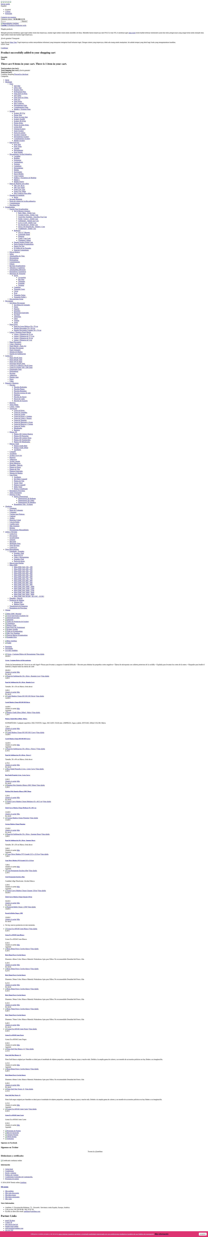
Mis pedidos (9, 1191)
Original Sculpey (19, 129)
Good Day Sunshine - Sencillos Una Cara (32, 217)
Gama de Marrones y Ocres (23, 422)
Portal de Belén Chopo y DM (14, 913)
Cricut (16, 291)
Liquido (16, 148)
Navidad (17, 315)
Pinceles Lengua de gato (22, 393)
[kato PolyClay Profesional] (15, 627)
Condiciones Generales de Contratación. (19, 1177)
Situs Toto (13, 42)
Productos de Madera (17, 600)
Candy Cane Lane (24, 238)
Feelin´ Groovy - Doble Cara (28, 219)
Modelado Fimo (15, 543)
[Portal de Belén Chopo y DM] (16, 907)
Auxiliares (17, 450)
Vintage (16, 320)
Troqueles (21, 281)
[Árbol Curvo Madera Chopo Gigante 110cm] (21, 891)
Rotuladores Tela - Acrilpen (23, 504)
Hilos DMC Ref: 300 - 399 (23, 571)
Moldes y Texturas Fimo (22, 109)
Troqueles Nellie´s (20, 297)
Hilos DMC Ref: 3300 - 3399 (24, 588)
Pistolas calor (14, 377)
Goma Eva (9, 356)
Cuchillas (17, 156)
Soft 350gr (17, 95)
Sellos (12, 254)
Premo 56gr (18, 115)
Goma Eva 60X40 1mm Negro (14, 1035)
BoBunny (17, 230)
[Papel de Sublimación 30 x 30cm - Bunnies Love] (23, 676)
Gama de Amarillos (20, 412)
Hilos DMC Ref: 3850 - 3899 (24, 594)
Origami (12, 540)
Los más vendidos (11, 650)
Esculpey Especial (20, 135)
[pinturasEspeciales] (12, 618)
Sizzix (16, 275)
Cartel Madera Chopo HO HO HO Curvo (17, 739)
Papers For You (19, 246)
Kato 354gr (18, 146)
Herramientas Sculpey (21, 137)
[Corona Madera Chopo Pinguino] (17, 818)
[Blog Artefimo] (11, 641)
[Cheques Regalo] (11, 1135)
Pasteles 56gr (18, 90)
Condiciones (9, 1171)
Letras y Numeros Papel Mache (20, 332)
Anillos (12, 518)
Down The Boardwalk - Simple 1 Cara (31, 227)
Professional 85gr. (20, 92)
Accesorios (22, 277)
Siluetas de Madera (16, 352)
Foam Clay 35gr (19, 189)
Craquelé (13, 452)
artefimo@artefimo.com (32, 1211)
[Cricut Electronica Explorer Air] (16, 616)
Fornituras (13, 508)
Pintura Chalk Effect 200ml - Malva (16, 719)
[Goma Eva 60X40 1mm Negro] (16, 1029)
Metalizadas (18, 428)
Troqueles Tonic (19, 289)
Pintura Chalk (14, 444)
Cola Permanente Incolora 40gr (15, 877)
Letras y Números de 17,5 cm (24, 336)
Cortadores (17, 166)
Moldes (16, 170)
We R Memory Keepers (22, 211)
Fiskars (12, 264)
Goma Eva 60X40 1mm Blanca (14, 935)
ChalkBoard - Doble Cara (27, 229)
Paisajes (16, 309)
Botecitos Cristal (15, 520)
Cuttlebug (17, 287)
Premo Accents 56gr (21, 117)
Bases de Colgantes (16, 510)
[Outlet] (8, 643)
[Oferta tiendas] (10, 1137)
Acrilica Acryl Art (16, 455)
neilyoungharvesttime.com (14, 1228)
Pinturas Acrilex (15, 495)
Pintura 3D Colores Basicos (23, 434)
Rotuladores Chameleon (18, 272)
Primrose (21, 236)
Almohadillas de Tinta (17, 256)
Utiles (12, 381)
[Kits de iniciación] (12, 1133)
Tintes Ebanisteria (16, 493)
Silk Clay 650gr (19, 187)
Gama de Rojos (19, 410)
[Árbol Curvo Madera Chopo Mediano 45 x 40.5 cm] (23, 801)
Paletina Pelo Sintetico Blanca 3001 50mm (18, 791)
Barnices (17, 430)
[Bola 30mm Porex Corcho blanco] (17, 989)
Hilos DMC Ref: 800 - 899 (23, 581)
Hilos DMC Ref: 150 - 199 (23, 567)
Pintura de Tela (15, 469)
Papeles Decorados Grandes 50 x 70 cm (27, 330)
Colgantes (13, 512)
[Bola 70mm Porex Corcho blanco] (17, 1009)
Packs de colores (19, 133)
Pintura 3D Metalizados (22, 442)
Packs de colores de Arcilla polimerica (23, 201)
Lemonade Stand (24, 234)
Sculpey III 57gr (19, 113)
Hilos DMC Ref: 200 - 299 (23, 569)
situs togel (132, 33)
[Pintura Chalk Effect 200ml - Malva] (18, 712)
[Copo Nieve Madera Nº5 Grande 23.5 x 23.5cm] (22, 854)
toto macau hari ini (11, 1224)
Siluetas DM (18, 602)
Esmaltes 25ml (19, 559)
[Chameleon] (10, 623)
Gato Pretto (13, 475)
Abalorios (8, 506)
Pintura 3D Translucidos (22, 440)
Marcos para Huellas (17, 563)
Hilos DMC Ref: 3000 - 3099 (24, 586)
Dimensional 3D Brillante (27, 498)
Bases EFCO (18, 555)
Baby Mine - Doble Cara (26, 213)
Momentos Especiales (21, 313)
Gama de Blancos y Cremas (23, 424)
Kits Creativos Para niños (22, 193)
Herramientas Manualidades (19, 530)
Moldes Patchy (19, 182)
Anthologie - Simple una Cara (28, 221)
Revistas (12, 373)
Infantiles (17, 311)
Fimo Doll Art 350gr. (21, 97)
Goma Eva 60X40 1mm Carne (14, 1115)
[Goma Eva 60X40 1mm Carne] (16, 1109)
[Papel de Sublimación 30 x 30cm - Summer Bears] (23, 834)
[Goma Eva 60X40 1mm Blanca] (17, 929)
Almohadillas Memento (18, 270)
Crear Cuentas (19, 176)
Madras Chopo (19, 604)
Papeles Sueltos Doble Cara (23, 242)
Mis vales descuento (12, 1193)
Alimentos (17, 317)
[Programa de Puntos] (13, 1131)
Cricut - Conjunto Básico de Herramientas (18, 660)
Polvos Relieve (15, 252)
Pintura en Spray (15, 467)
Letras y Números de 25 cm (23, 334)
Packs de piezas (19, 561)
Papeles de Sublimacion (18, 354)
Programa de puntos (12, 1179)
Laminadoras (18, 162)
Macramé (13, 541)
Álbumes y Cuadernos (17, 268)
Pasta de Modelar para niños (19, 184)
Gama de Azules (19, 414)
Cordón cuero (14, 524)
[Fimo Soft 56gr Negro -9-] (14, 1089)
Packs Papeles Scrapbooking (23, 244)
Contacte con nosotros (8, 17)
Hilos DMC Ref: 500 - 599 (23, 575)
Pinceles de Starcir (20, 397)
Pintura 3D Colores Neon (22, 438)
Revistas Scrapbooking (17, 266)
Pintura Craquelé (19, 485)
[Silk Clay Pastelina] (12, 633)
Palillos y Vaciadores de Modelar (25, 178)
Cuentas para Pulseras (17, 514)
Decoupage (9, 301)
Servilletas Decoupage (17, 303)
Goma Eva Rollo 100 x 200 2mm (21, 367)
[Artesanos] (9, 1139)
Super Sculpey (19, 131)
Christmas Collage (24, 240)
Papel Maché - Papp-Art (18, 346)
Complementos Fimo (21, 107)
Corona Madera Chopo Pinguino (15, 824)
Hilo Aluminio (14, 526)
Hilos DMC (14, 565)
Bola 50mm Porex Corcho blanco (15, 975)
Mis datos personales (12, 1197)
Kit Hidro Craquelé (20, 479)
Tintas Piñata (14, 405)
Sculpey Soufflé (19, 119)
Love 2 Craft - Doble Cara (27, 223)
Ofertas (7, 610)
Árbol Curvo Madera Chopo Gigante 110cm (18, 897)
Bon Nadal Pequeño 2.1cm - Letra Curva (17, 775)
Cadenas (12, 516)
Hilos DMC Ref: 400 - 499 (23, 573)
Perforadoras (14, 260)
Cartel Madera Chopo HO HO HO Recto (17, 702)
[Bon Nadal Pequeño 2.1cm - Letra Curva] (20, 769)
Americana (13, 408)
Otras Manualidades (12, 549)
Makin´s (17, 180)
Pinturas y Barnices (11, 383)
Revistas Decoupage (17, 348)
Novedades (9, 648)
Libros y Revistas (11, 532)
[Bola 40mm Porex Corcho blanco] (17, 949)
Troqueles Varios (19, 295)
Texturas (17, 164)
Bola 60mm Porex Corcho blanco (15, 1075)
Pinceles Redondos (20, 387)
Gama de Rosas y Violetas (23, 416)
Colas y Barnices (15, 344)
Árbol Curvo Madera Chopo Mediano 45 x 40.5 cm (20, 808)
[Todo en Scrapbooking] (14, 631)
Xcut (15, 293)
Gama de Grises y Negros (23, 418)
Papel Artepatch (15, 350)
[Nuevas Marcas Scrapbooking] (16, 635)
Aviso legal (9, 1169)
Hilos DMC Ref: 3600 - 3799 (24, 590)
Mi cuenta (4, 1187)
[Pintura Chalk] (10, 625)
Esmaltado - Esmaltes (17, 551)
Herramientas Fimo (20, 105)
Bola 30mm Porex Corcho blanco (15, 995)
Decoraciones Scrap (16, 299)
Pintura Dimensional (21, 496)
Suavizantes (18, 172)
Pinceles (12, 385)
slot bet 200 (9, 1230)
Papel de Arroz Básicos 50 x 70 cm (26, 326)
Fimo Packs (18, 101)
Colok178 (8, 1222)
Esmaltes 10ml (19, 553)
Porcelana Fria (14, 205)
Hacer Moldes (19, 174)
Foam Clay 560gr (20, 191)
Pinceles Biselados (20, 391)
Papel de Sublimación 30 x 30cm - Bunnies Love (19, 682)
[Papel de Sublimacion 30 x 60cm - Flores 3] (20, 749)
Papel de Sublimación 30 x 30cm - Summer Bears (20, 840)
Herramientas (18, 150)
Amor (16, 322)
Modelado (8, 82)
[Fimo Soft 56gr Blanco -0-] (15, 1049)
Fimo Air (17, 99)
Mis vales (8, 1199)
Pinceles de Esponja (21, 401)
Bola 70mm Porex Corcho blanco (15, 1015)
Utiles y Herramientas (21, 557)
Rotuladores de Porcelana (18, 608)
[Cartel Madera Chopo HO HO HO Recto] (20, 696)
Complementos (15, 203)
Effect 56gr (18, 88)
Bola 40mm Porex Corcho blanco (15, 955)
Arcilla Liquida (15, 461)
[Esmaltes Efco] (11, 637)
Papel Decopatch (15, 342)
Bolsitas (12, 528)
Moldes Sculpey (19, 140)
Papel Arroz (14, 324)
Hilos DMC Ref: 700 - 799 (23, 579)
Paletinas (17, 395)
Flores (16, 307)
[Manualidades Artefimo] (10, 23)
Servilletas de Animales (22, 305)
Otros (16, 318)
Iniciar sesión (5, 4)
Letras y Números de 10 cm (23, 338)
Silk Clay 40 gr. (19, 185)
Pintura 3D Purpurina (21, 436)
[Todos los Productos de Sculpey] (17, 621)
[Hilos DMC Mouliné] (13, 614)
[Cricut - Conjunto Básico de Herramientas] (20, 654)
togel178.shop (10, 1220)
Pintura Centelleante (21, 489)
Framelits (21, 283)
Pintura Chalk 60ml (20, 446)
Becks (16, 197)
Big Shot (21, 279)
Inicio (7, 80)
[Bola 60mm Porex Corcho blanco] (17, 1069)
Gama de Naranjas (20, 420)
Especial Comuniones (21, 250)
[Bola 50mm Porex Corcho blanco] (17, 969)
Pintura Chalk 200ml (21, 448)
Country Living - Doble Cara (28, 215)
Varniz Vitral (18, 483)
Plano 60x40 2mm (16, 358)
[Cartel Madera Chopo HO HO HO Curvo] (20, 732)
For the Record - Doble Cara (28, 225)
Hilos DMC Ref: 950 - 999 (23, 585)
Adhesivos (13, 375)
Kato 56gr (17, 144)
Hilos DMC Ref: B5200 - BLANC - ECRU (29, 596)
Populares (8, 646)
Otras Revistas (14, 545)
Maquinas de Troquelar (17, 274)
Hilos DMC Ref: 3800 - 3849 (24, 592)
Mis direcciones (10, 1195)
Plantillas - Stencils (16, 465)
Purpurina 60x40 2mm (17, 363)
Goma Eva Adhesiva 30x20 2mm (21, 365)
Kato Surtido (18, 152)
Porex (12, 379)
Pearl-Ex (12, 403)
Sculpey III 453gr (20, 121)
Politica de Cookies (11, 1175)
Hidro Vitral (18, 487)
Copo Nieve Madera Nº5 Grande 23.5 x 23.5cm (19, 860)
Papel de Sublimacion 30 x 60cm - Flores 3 (18, 755)
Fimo (11, 84)
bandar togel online (11, 1226)
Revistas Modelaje (16, 199)
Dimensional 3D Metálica (27, 502)
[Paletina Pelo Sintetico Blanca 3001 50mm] (20, 785)
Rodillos (17, 158)
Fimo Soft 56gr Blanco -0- (13, 1055)
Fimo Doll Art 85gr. (20, 94)
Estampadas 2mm (16, 369)
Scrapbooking (10, 207)
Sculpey (12, 111)
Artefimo (23, 1182)
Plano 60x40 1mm (16, 360)
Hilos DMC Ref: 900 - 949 (23, 583)
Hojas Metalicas (15, 463)
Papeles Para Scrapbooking (19, 209)
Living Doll (18, 127)
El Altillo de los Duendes (22, 248)
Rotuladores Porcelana (17, 491)
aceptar (203, 1234)
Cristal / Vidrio (15, 407)
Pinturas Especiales (16, 471)
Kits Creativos (19, 103)
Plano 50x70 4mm (16, 362)
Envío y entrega (10, 1173)
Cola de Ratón (14, 522)
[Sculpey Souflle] (11, 629)
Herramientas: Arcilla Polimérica (21, 154)
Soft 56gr (17, 86)
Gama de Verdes (19, 426)
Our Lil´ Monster (24, 232)
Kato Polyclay (14, 142)
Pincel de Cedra (19, 399)
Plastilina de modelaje (17, 195)
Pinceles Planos (19, 389)
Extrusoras (17, 160)
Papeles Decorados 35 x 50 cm (24, 328)
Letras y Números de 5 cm (23, 340)
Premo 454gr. (18, 123)
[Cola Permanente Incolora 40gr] (16, 871)
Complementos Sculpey (22, 139)
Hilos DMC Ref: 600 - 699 (23, 577)
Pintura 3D (13, 432)
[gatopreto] (9, 620)
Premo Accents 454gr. (21, 125)
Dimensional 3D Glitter (26, 500)
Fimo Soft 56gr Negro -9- (12, 1095)
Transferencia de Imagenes (19, 606)
